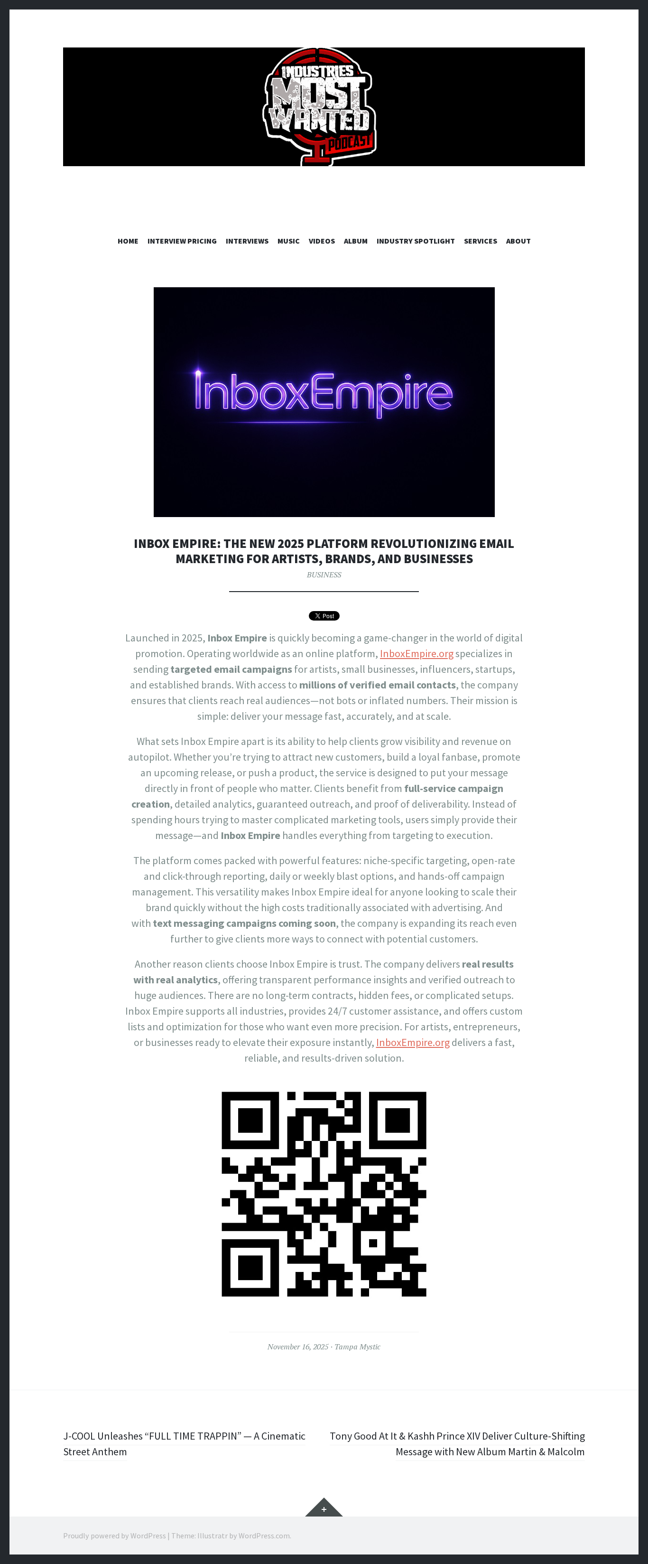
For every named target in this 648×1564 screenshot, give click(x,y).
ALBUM (356, 240)
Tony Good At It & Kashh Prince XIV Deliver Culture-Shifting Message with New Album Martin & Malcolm (457, 1443)
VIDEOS (322, 240)
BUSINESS (324, 574)
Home (128, 240)
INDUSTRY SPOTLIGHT (416, 240)
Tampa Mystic (357, 1346)
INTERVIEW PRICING (182, 240)
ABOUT (518, 240)
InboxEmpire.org (417, 653)
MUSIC (289, 240)
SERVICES (480, 240)
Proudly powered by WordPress (114, 1535)
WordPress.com (264, 1535)
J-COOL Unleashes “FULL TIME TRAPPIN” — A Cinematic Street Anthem (184, 1443)
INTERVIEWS (247, 240)
